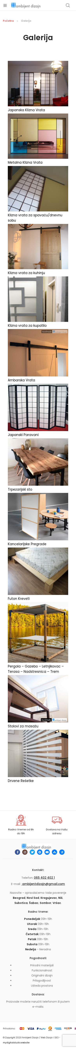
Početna (8, 21)
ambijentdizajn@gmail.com (43, 884)
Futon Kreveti (19, 598)
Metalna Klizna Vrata (25, 162)
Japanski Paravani (23, 434)
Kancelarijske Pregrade (27, 544)
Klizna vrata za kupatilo (27, 325)
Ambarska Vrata (21, 380)
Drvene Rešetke (21, 780)
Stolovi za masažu (23, 726)
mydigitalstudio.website (16, 1042)
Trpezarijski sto (20, 489)
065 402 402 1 (44, 878)
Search (68, 5)
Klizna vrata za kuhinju (26, 273)
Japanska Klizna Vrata (26, 110)
